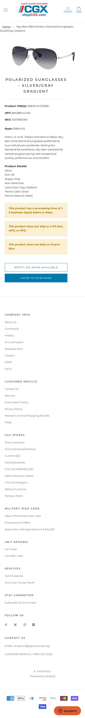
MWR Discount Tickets (19, 475)
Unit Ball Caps (14, 555)
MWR (8, 362)
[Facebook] (6, 624)
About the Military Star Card (23, 516)
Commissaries (14, 575)
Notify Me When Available (36, 267)
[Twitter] (15, 624)
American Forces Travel (19, 582)
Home (6, 26)
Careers (9, 355)
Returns (10, 395)
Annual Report (14, 342)
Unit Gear (11, 549)
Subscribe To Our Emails (20, 602)
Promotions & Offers (17, 522)
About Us (10, 322)
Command (12, 328)
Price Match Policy (16, 402)
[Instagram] (25, 624)
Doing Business (15, 462)
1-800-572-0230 (42, 654)
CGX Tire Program (16, 482)
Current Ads (12, 455)
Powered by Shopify (42, 676)
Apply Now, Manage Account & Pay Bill (30, 529)
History (9, 335)
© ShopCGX (42, 671)
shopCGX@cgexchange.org (32, 645)
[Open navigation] (6, 9)
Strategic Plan (14, 348)
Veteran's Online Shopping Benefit (27, 415)
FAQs (8, 422)
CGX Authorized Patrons (20, 449)
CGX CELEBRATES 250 (19, 469)
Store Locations (15, 442)
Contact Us (12, 389)
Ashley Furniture (15, 489)
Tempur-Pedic (14, 495)
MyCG (8, 368)
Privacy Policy (13, 409)
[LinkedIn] (33, 624)
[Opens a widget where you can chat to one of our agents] (67, 711)
